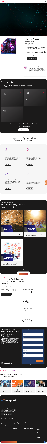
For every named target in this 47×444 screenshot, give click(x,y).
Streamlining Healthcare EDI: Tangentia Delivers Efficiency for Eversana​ (11, 263)
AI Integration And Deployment (32, 155)
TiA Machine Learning (30, 179)
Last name (24, 337)
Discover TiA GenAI (31, 58)
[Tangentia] (4, 1)
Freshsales (34, 364)
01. (23, 33)
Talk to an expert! (27, 196)
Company (24, 353)
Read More (7, 164)
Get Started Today (23, 129)
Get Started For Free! (5, 294)
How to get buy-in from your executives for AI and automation (17, 391)
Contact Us (45, 182)
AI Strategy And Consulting (10, 179)
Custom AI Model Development (11, 155)
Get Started (40, 360)
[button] (43, 376)
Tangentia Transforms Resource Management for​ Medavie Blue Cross (35, 235)
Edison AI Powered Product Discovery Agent (12, 234)
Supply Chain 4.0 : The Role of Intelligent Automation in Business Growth (5, 391)
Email (23, 342)
